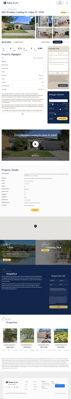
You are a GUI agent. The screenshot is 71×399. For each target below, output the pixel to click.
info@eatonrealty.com (55, 383)
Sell (26, 386)
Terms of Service (57, 393)
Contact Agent (58, 42)
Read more (7, 259)
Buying (5, 9)
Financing (35, 381)
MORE (22, 113)
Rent (26, 389)
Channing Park (27, 200)
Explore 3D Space (46, 42)
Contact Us (35, 386)
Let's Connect (60, 3)
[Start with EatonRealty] (11, 2)
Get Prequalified (62, 118)
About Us (35, 384)
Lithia (25, 197)
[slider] (52, 104)
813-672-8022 (44, 388)
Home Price (51, 98)
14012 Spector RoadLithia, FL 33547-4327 (45, 384)
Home (27, 381)
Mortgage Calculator (18, 42)
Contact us (35, 210)
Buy (26, 384)
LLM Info (34, 389)
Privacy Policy (63, 393)
